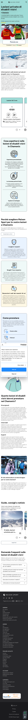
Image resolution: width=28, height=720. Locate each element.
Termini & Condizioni (14, 714)
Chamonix (5, 654)
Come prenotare (7, 684)
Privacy (14, 708)
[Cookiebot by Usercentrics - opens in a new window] (20, 345)
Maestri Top (5, 615)
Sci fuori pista (6, 633)
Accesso (5, 675)
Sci (3, 626)
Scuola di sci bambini (8, 647)
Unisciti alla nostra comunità (10, 620)
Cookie (14, 711)
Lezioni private (6, 612)
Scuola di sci (6, 614)
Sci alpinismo (6, 629)
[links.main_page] (14, 2)
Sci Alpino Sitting (7, 639)
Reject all (14, 374)
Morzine (5, 662)
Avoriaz (4, 653)
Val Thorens (5, 666)
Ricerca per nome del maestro (10, 617)
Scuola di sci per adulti (8, 645)
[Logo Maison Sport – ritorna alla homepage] (10, 595)
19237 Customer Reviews (15, 697)
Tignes (4, 663)
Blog (4, 611)
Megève (5, 659)
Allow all (14, 369)
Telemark (5, 632)
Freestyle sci (6, 636)
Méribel (4, 660)
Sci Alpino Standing (7, 644)
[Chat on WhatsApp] (25, 713)
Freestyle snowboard (8, 638)
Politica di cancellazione (8, 686)
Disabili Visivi (6, 641)
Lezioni (5, 624)
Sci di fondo (6, 630)
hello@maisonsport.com (9, 682)
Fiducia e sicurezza (7, 618)
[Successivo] (25, 129)
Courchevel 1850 (7, 656)
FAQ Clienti (5, 687)
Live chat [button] (5, 683)
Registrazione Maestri (8, 672)
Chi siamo (5, 609)
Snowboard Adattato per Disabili (10, 642)
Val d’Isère (5, 665)
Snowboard (5, 627)
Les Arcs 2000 (6, 657)
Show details (21, 365)
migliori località (8, 651)
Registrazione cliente (8, 674)
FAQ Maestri (6, 689)
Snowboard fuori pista (8, 635)
